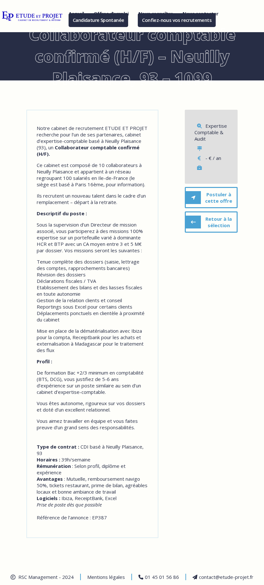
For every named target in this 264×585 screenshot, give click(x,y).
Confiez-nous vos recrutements (177, 20)
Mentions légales (106, 577)
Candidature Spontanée (98, 20)
